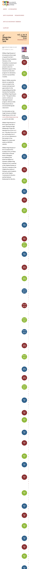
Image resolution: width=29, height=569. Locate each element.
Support (6, 28)
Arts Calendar (8, 15)
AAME (5, 9)
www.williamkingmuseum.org (10, 117)
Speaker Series (19, 15)
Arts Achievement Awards (12, 21)
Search (11, 28)
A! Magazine (13, 9)
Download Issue (22, 39)
